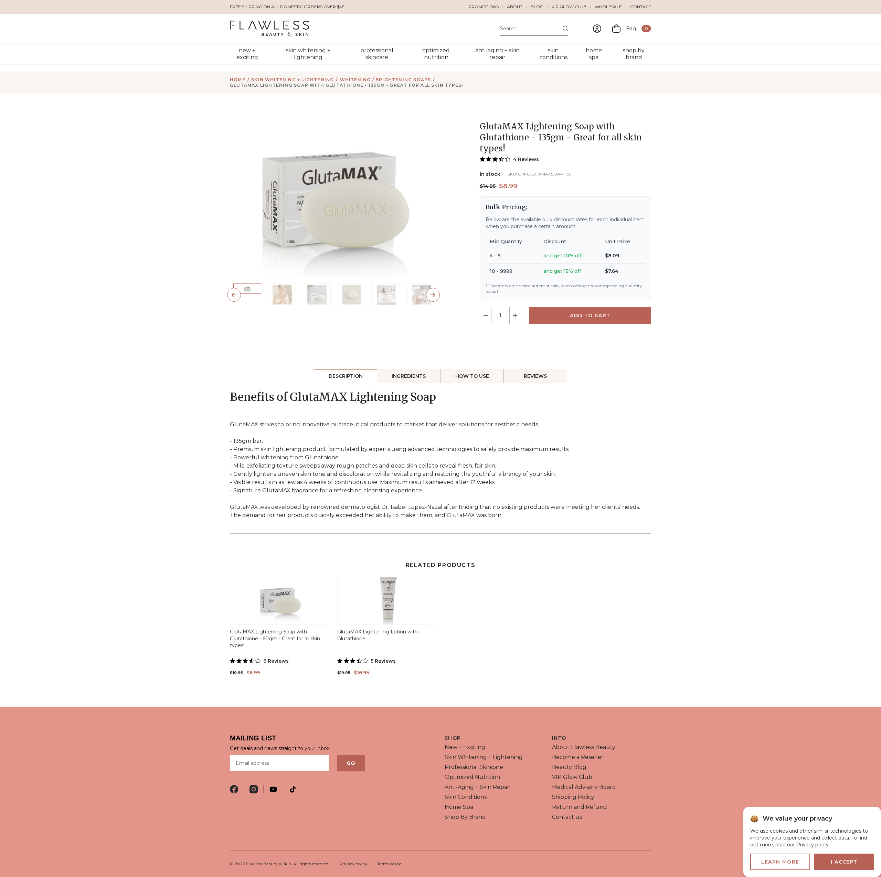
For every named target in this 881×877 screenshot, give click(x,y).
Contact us (567, 817)
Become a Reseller (578, 757)
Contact (640, 6)
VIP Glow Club (569, 6)
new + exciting (247, 54)
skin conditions (553, 54)
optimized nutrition (436, 54)
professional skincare (376, 54)
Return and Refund (579, 807)
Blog (537, 6)
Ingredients (409, 376)
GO (351, 763)
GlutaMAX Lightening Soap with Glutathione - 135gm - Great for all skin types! (346, 85)
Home (237, 79)
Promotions (483, 6)
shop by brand (634, 54)
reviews (535, 376)
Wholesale (608, 6)
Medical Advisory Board (584, 787)
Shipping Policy (573, 797)
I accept (844, 862)
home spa (594, 54)
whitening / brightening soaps (385, 79)
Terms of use (389, 863)
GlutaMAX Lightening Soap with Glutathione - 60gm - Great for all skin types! (275, 639)
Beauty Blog (569, 767)
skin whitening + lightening (308, 54)
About (514, 6)
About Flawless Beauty (583, 747)
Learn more (780, 862)
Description (346, 376)
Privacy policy (353, 863)
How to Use (472, 376)
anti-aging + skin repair (497, 54)
